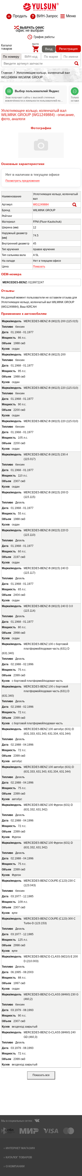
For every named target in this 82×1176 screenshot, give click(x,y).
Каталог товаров (19, 1157)
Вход (48, 49)
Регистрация (68, 49)
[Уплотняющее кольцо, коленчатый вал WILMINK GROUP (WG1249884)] (41, 157)
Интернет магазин (20, 1148)
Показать (39, 266)
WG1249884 (41, 204)
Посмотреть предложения (22, 180)
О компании (15, 1166)
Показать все (41, 1075)
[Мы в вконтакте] (36, 1121)
